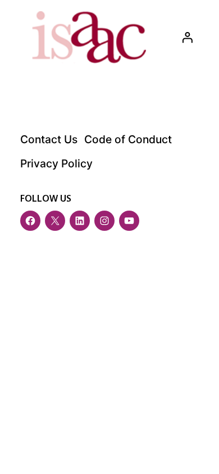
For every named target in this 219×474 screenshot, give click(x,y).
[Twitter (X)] (55, 221)
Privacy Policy (56, 163)
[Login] (187, 37)
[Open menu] (199, 448)
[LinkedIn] (80, 221)
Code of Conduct (128, 139)
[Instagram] (104, 221)
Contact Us (48, 139)
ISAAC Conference (96, 290)
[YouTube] (129, 221)
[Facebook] (30, 221)
